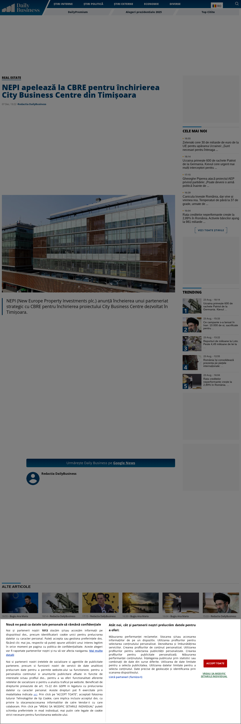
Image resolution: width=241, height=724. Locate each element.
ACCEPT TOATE (215, 663)
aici (35, 694)
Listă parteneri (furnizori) (125, 677)
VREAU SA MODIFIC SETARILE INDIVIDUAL (214, 675)
